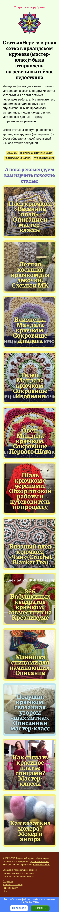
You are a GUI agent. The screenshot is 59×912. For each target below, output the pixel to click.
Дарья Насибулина (39, 861)
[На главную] (29, 32)
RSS (5, 891)
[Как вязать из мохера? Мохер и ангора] (30, 830)
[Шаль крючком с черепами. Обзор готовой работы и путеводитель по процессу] (30, 490)
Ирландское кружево (17, 158)
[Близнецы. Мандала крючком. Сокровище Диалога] (30, 330)
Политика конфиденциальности (18, 876)
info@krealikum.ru (41, 864)
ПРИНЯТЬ (40, 908)
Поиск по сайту (10, 888)
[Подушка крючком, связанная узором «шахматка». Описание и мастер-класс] (30, 712)
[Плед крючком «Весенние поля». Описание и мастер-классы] (30, 216)
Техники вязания (44, 158)
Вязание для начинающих (36, 153)
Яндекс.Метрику (29, 902)
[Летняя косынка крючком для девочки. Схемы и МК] (30, 274)
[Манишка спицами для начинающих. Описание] (30, 664)
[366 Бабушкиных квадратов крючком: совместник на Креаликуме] (30, 604)
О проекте (8, 881)
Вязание (12, 153)
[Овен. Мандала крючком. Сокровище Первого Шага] (30, 440)
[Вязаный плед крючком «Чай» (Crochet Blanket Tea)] (30, 553)
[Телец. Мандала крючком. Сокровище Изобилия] (30, 385)
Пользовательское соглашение (18, 873)
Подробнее (19, 908)
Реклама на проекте (12, 884)
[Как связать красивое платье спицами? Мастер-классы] (30, 770)
